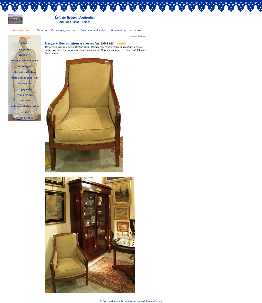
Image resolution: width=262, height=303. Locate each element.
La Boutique (40, 30)
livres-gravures (25, 94)
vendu (24, 112)
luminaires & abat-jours (24, 77)
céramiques (24, 66)
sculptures (24, 49)
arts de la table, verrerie (24, 60)
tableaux (25, 43)
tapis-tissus (24, 100)
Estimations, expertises (64, 30)
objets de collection (25, 72)
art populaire (24, 89)
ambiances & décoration (24, 106)
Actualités (135, 30)
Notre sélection (20, 30)
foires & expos (24, 117)
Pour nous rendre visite (94, 30)
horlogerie (24, 83)
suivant (142, 36)
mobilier (25, 37)
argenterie (25, 54)
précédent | (134, 36)
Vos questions (118, 30)
